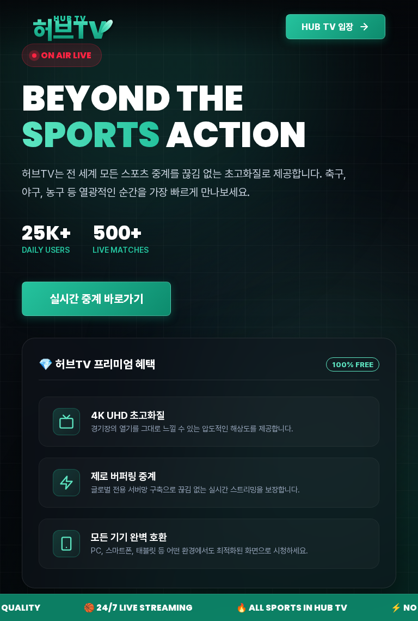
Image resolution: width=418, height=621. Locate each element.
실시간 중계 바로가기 (96, 299)
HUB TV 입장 (327, 27)
